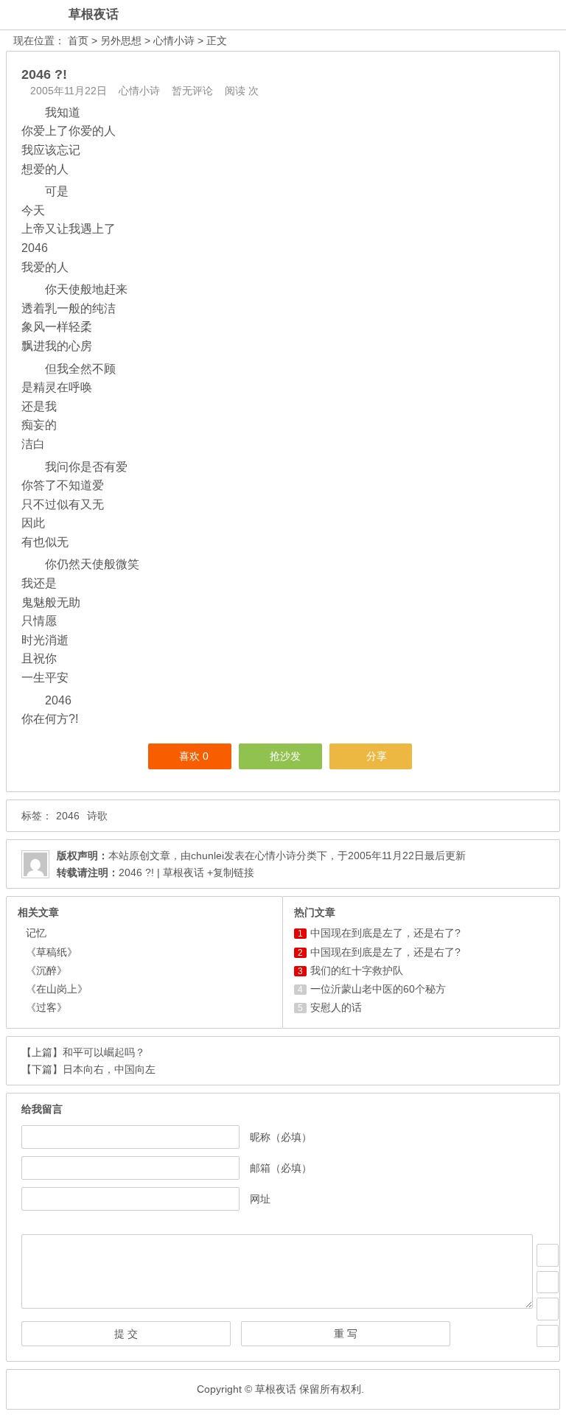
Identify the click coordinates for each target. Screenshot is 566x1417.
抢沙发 (285, 756)
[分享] (548, 1282)
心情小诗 (174, 40)
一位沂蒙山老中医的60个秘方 (378, 989)
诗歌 (97, 816)
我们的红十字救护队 (356, 970)
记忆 (36, 933)
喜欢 (194, 756)
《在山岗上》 (57, 989)
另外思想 (121, 40)
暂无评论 (192, 91)
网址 (260, 1199)
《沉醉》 (46, 970)
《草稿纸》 (51, 952)
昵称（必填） (281, 1137)
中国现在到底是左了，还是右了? (385, 933)
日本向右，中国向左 (109, 1069)
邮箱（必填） (281, 1168)
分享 (376, 756)
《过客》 (46, 1007)
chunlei (207, 855)
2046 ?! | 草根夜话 (161, 872)
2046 (68, 816)
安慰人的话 (336, 1007)
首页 (78, 40)
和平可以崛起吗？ (104, 1052)
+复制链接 (229, 872)
